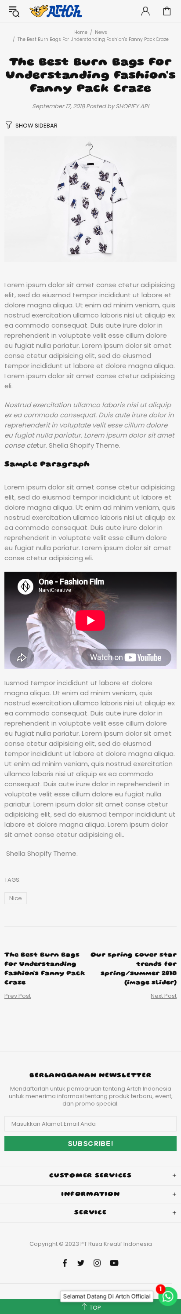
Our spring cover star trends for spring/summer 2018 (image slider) (133, 969)
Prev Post (17, 996)
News (101, 32)
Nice (15, 898)
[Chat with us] (166, 1296)
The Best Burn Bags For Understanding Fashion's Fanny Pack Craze (44, 969)
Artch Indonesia (56, 11)
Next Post (164, 996)
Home (80, 32)
